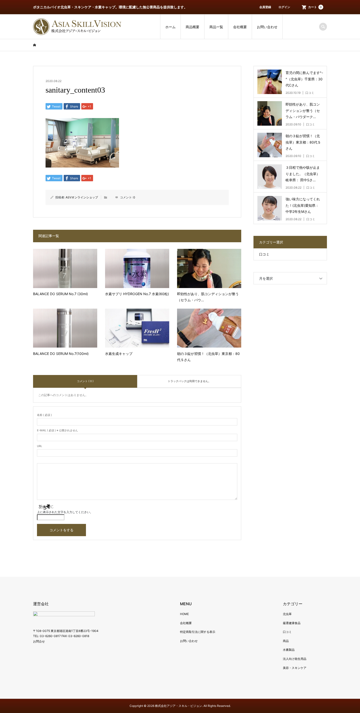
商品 (286, 641)
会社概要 (240, 27)
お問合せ (39, 641)
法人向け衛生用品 (294, 659)
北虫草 (287, 614)
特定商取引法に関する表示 (197, 632)
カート (315, 7)
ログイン (284, 7)
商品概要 (192, 27)
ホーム (170, 27)
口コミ (264, 254)
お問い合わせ (267, 27)
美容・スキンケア (294, 668)
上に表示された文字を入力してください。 (65, 512)
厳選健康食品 (291, 623)
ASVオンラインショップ (82, 197)
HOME (184, 614)
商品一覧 (216, 27)
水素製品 (289, 650)
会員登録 (265, 7)
